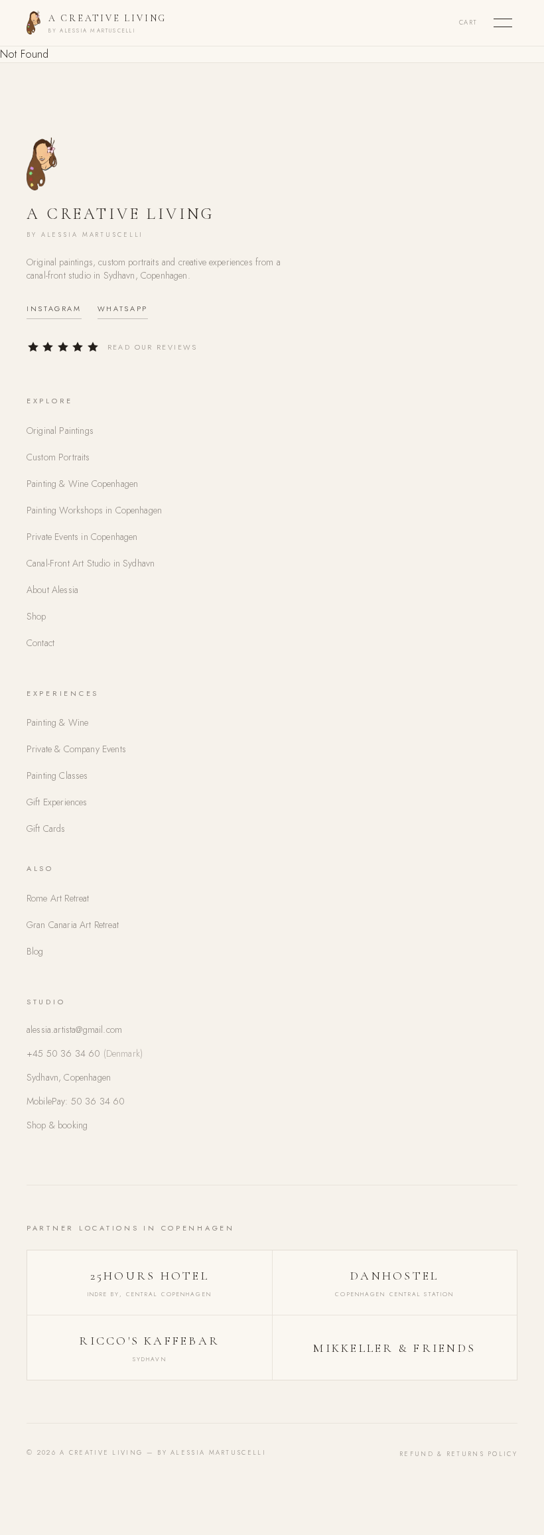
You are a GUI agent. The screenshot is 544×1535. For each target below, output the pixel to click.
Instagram (54, 308)
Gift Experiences (57, 802)
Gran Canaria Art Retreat (73, 924)
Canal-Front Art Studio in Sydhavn (91, 563)
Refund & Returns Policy (458, 1454)
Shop (36, 616)
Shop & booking (57, 1125)
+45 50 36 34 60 (85, 1053)
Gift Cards (46, 828)
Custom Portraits (58, 457)
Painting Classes (57, 775)
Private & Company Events (76, 749)
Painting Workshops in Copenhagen (94, 510)
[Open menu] (502, 22)
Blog (35, 951)
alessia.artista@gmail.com (74, 1029)
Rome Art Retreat (58, 898)
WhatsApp (123, 308)
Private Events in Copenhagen (82, 536)
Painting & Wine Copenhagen (82, 483)
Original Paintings (60, 430)
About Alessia (52, 589)
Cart (468, 22)
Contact (40, 642)
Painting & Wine (57, 722)
